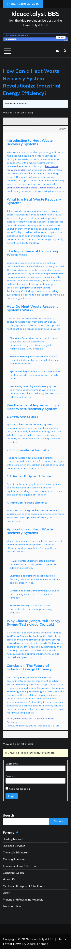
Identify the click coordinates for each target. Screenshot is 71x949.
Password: (12, 776)
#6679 (62, 129)
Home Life (9, 879)
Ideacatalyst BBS (35, 13)
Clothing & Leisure (14, 859)
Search (8, 815)
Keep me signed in (20, 788)
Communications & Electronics (21, 866)
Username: (12, 763)
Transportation (12, 906)
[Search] (65, 51)
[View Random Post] (57, 51)
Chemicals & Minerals (16, 852)
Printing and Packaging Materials (23, 899)
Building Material (13, 839)
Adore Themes (37, 944)
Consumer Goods (13, 872)
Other (6, 892)
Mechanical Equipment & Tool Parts (24, 886)
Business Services (14, 845)
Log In (12, 796)
